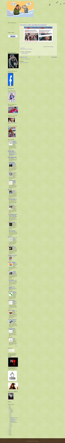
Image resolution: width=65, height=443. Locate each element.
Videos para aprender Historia (12, 231)
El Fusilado (10, 189)
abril (10, 423)
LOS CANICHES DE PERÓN (12, 157)
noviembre (11, 410)
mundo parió (10, 337)
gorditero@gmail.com (11, 88)
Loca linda (14, 256)
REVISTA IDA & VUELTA (12, 180)
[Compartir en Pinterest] (24, 47)
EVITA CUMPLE (15, 172)
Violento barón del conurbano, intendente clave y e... (13, 420)
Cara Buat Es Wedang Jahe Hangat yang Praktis (14, 164)
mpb (9, 270)
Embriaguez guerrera (14, 338)
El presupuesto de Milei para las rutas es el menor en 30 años (15, 142)
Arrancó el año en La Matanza (15, 206)
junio (10, 415)
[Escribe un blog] (21, 47)
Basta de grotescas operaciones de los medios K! (13, 418)
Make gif (9, 68)
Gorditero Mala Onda (10, 72)
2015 (9, 408)
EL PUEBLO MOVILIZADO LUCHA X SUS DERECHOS (14, 272)
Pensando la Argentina (12, 222)
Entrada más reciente (23, 57)
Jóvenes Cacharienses (12, 328)
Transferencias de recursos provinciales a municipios (15, 238)
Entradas (10, 349)
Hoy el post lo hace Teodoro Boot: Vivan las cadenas (14, 248)
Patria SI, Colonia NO (12, 230)
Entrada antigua (54, 57)
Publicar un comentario (24, 53)
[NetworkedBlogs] (12, 35)
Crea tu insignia (9, 86)
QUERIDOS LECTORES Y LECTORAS (14, 182)
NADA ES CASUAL (11, 205)
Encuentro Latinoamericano (12, 319)
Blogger (37, 441)
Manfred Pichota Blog (12, 300)
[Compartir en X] (22, 47)
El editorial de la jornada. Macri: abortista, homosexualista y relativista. (15, 302)
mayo (10, 416)
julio (10, 414)
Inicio (39, 57)
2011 (9, 432)
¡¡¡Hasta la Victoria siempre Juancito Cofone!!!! (15, 191)
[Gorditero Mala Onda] (10, 85)
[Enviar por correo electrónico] (20, 47)
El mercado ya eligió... (14, 329)
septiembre (11, 411)
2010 (9, 433)
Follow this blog (12, 36)
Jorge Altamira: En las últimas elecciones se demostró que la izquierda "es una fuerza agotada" (13, 216)
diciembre (11, 409)
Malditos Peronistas (11, 310)
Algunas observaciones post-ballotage (14, 321)
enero (10, 427)
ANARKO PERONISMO (12, 262)
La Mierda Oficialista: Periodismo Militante (12, 162)
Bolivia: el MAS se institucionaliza (13, 199)
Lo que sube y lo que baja (15, 293)
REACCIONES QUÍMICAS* (14, 263)
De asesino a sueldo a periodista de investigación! (33, 25)
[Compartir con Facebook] (23, 47)
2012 (9, 431)
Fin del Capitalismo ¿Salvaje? (13, 214)
